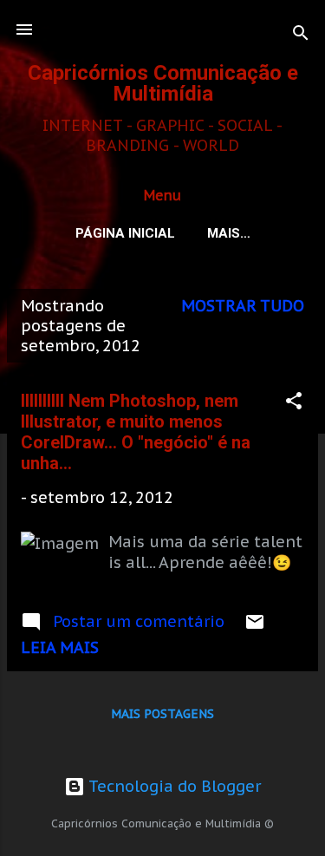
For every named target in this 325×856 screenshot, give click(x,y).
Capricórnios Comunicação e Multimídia (163, 83)
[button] (293, 403)
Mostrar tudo (242, 306)
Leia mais (60, 647)
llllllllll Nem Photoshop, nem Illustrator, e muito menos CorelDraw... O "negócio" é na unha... (135, 432)
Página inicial (125, 233)
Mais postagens (162, 714)
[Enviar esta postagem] (254, 627)
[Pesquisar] (300, 35)
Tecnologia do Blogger (173, 786)
